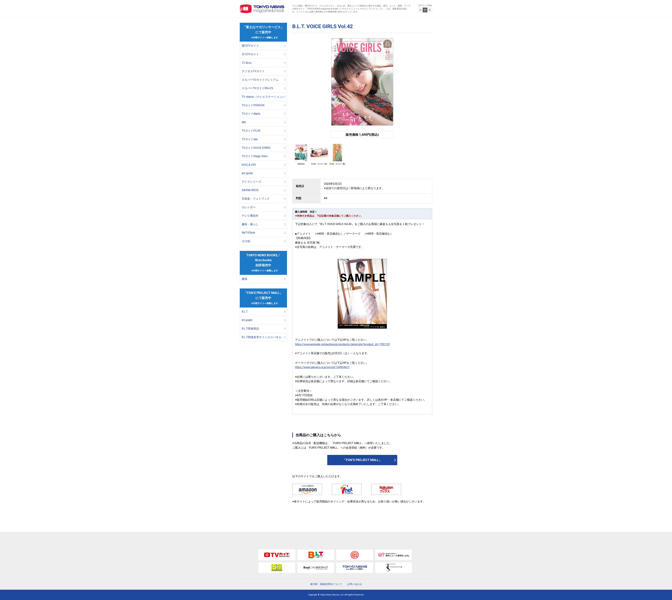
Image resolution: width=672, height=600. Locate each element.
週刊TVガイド (250, 45)
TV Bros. (247, 63)
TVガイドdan (250, 139)
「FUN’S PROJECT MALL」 (362, 460)
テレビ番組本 (250, 215)
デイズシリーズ (251, 181)
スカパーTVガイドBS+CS (257, 88)
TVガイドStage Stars (255, 156)
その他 (246, 241)
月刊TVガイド (250, 54)
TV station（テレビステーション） (263, 96)
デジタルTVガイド (253, 71)
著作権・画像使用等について (326, 584)
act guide (247, 173)
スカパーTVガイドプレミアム (260, 79)
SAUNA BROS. (251, 190)
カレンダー (249, 207)
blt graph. (247, 320)
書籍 (244, 279)
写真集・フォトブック (256, 198)
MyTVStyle (248, 232)
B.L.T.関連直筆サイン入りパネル (261, 337)
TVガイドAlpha (251, 113)
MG (244, 122)
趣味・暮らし (250, 224)
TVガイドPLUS (251, 130)
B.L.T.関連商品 (250, 328)
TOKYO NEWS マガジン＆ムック (262, 9)
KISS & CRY (249, 164)
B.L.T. (245, 311)
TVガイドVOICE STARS (256, 147)
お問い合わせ (354, 584)
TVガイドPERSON (253, 105)
